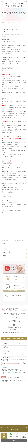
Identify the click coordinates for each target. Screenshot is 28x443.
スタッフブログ (6, 248)
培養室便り (4, 256)
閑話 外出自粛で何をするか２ (21, 240)
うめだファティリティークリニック (17, 427)
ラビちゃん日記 (6, 252)
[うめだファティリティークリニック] (12, 3)
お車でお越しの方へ (13, 338)
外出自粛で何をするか (5, 240)
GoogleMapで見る (14, 317)
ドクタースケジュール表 (13, 363)
